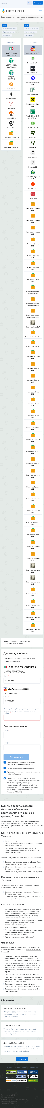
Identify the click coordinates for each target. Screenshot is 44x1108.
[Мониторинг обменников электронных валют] (11, 1078)
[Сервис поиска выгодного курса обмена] (22, 1073)
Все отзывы (22, 1059)
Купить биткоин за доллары (16, 864)
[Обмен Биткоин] (32, 1078)
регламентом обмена (16, 762)
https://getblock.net (16, 774)
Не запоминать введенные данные (20, 768)
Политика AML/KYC (14, 792)
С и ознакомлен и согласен (21, 763)
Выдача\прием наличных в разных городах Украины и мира (22, 18)
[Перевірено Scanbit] (33, 1073)
